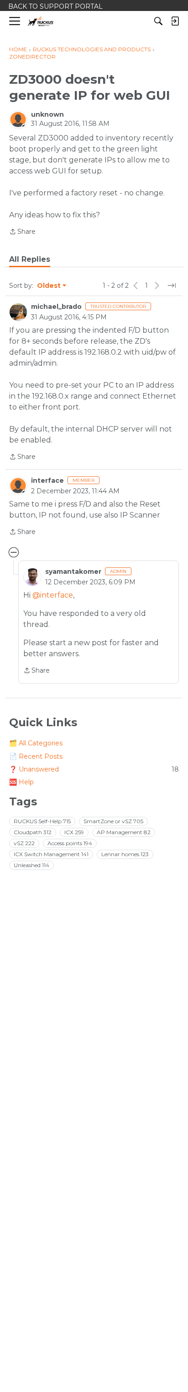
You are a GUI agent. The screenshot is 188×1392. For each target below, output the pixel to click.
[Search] (158, 21)
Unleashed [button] (31, 865)
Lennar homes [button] (125, 854)
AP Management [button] (124, 832)
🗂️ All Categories (36, 743)
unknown (47, 114)
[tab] (30, 259)
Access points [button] (69, 843)
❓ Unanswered (94, 769)
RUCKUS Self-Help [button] (42, 821)
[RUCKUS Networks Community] (41, 21)
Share (22, 232)
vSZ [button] (24, 843)
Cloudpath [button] (33, 832)
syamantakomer (73, 571)
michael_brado (56, 306)
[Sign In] (175, 21)
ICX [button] (74, 832)
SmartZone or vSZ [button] (113, 821)
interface (47, 480)
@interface (52, 595)
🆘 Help (21, 782)
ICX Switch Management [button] (51, 854)
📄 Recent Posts (36, 756)
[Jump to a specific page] (171, 285)
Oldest (49, 286)
